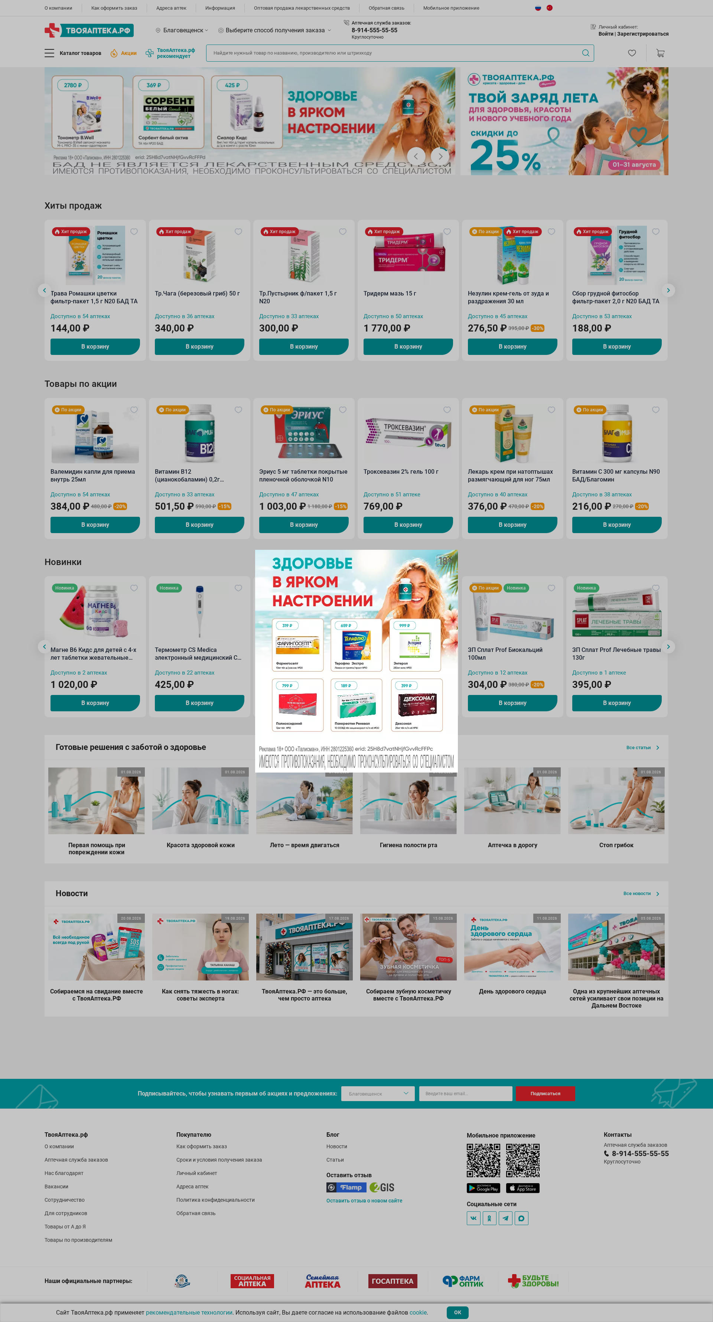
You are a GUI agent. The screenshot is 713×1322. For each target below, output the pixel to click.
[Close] (450, 558)
